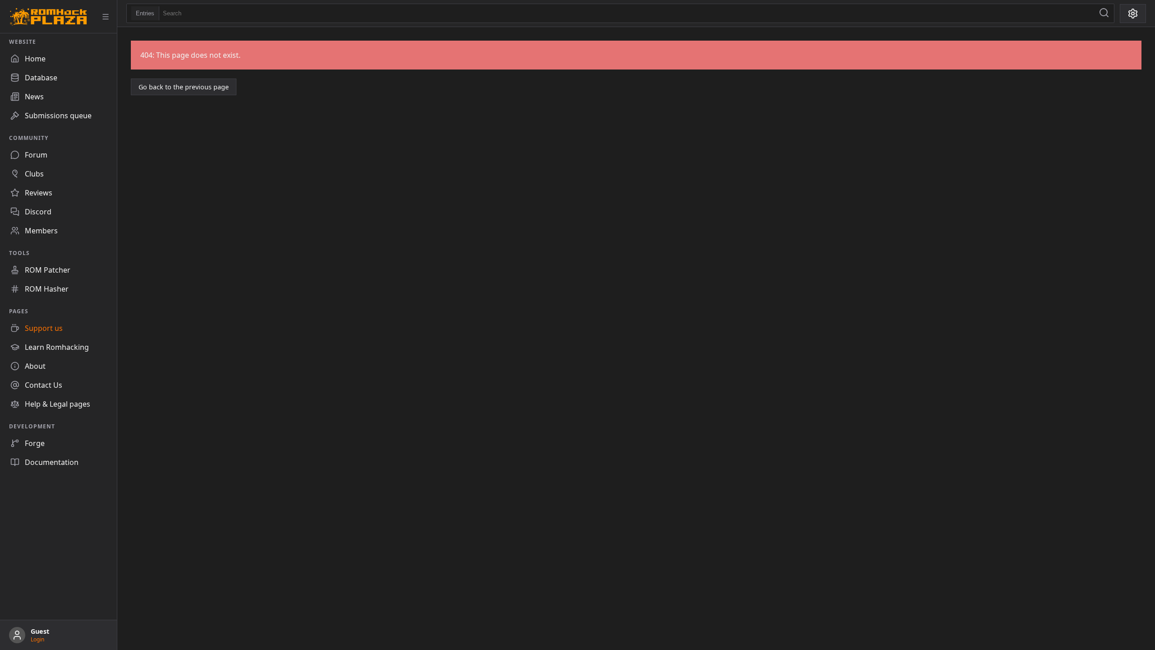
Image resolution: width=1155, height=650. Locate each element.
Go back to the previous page (184, 87)
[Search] (1104, 13)
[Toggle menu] (105, 16)
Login (37, 639)
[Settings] (1133, 13)
